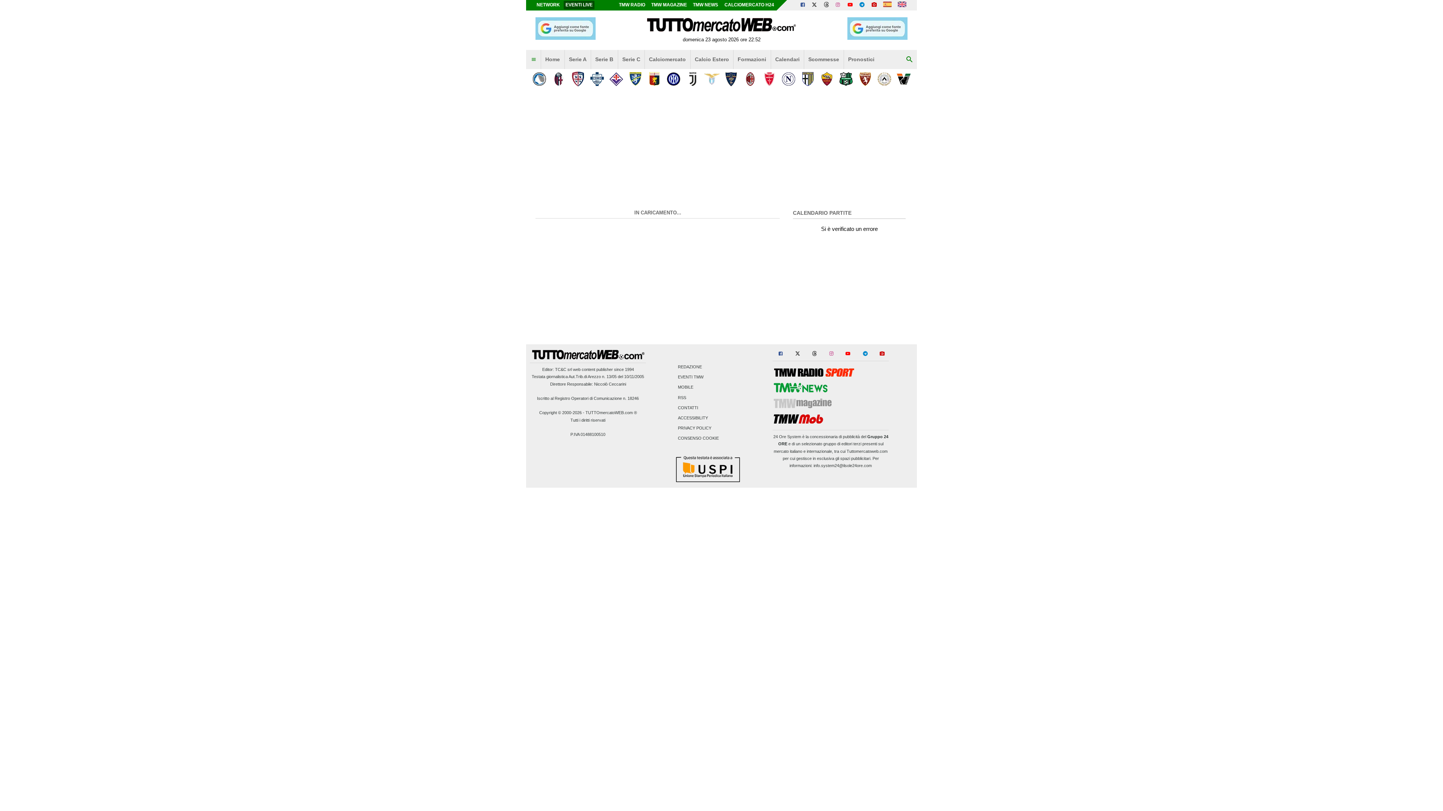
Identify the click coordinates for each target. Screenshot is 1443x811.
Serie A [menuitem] (578, 59)
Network (548, 5)
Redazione (690, 367)
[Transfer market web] (902, 5)
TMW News (705, 5)
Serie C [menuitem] (631, 59)
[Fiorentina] (616, 79)
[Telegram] (862, 5)
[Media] (874, 5)
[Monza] (769, 79)
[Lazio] (712, 79)
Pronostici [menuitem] (861, 59)
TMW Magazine (669, 5)
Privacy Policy (694, 428)
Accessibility (693, 418)
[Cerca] (909, 59)
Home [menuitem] (552, 59)
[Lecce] (731, 79)
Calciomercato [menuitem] (667, 59)
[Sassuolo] (846, 79)
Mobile (685, 387)
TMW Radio (632, 5)
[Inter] (673, 79)
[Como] (597, 79)
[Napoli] (788, 79)
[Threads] (826, 5)
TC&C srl (563, 369)
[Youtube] (850, 5)
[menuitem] (533, 59)
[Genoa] (654, 79)
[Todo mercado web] (887, 5)
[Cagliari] (577, 79)
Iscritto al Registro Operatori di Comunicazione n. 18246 (588, 398)
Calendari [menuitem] (787, 59)
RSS (682, 397)
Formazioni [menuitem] (752, 59)
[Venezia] (903, 79)
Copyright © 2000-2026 (560, 412)
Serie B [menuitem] (604, 59)
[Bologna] (558, 79)
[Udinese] (884, 79)
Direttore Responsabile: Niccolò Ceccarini (588, 384)
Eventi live (579, 5)
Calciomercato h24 (749, 5)
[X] (814, 5)
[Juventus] (692, 79)
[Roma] (827, 79)
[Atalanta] (539, 79)
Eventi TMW (690, 377)
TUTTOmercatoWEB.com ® (611, 412)
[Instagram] (838, 5)
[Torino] (865, 79)
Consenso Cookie (698, 438)
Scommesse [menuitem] (823, 59)
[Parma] (807, 79)
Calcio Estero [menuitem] (712, 59)
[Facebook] (803, 5)
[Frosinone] (635, 79)
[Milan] (750, 79)
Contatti (688, 408)
